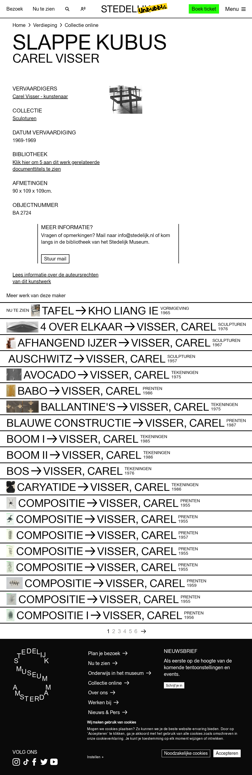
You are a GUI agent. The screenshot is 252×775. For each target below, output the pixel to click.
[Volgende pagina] (143, 631)
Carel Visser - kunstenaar (40, 96)
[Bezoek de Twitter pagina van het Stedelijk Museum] (44, 762)
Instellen (93, 757)
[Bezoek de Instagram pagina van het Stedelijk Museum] (16, 762)
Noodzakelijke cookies (186, 753)
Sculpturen (24, 118)
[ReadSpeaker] (83, 8)
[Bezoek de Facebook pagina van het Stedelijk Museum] (34, 762)
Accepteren (227, 753)
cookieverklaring (110, 738)
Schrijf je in (174, 685)
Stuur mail (55, 258)
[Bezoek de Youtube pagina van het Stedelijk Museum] (54, 762)
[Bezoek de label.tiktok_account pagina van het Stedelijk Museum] (26, 762)
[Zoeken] (67, 8)
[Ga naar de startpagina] (32, 700)
